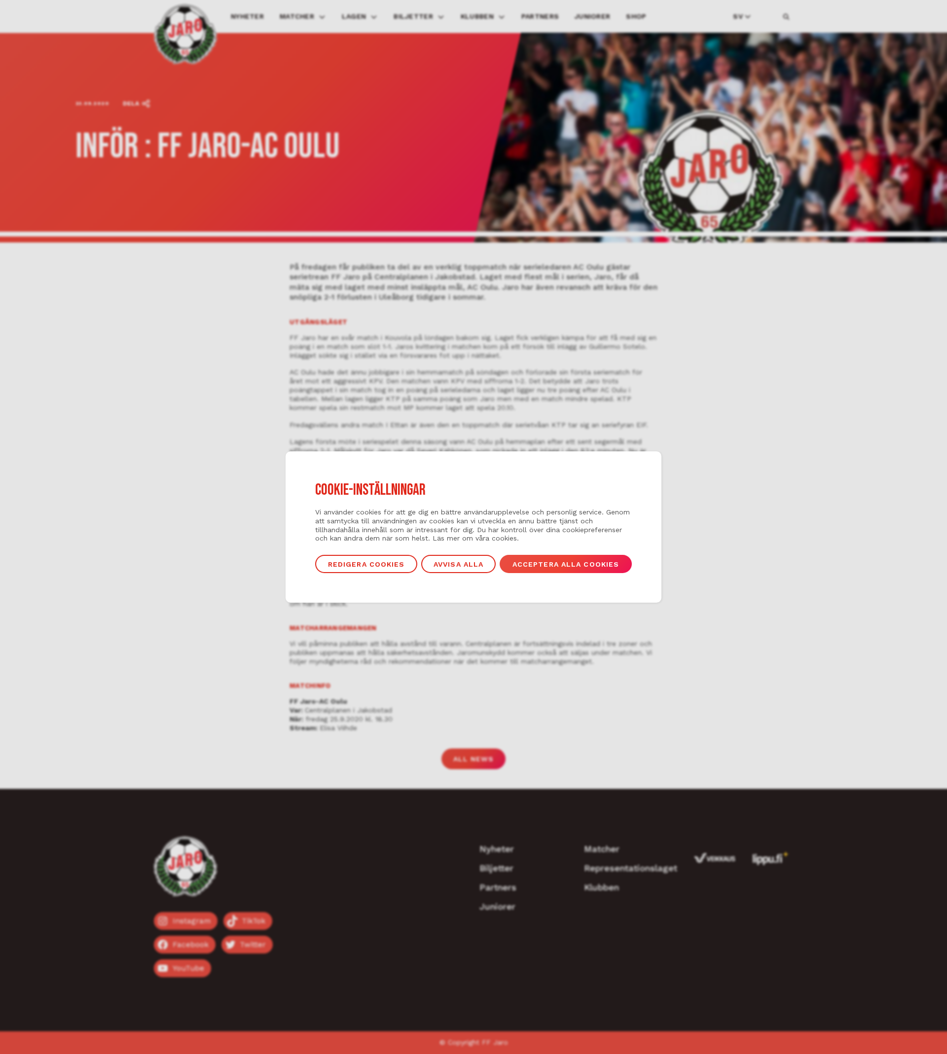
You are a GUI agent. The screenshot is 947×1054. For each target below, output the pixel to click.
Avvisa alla (458, 564)
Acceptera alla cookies (565, 564)
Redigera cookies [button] (366, 564)
